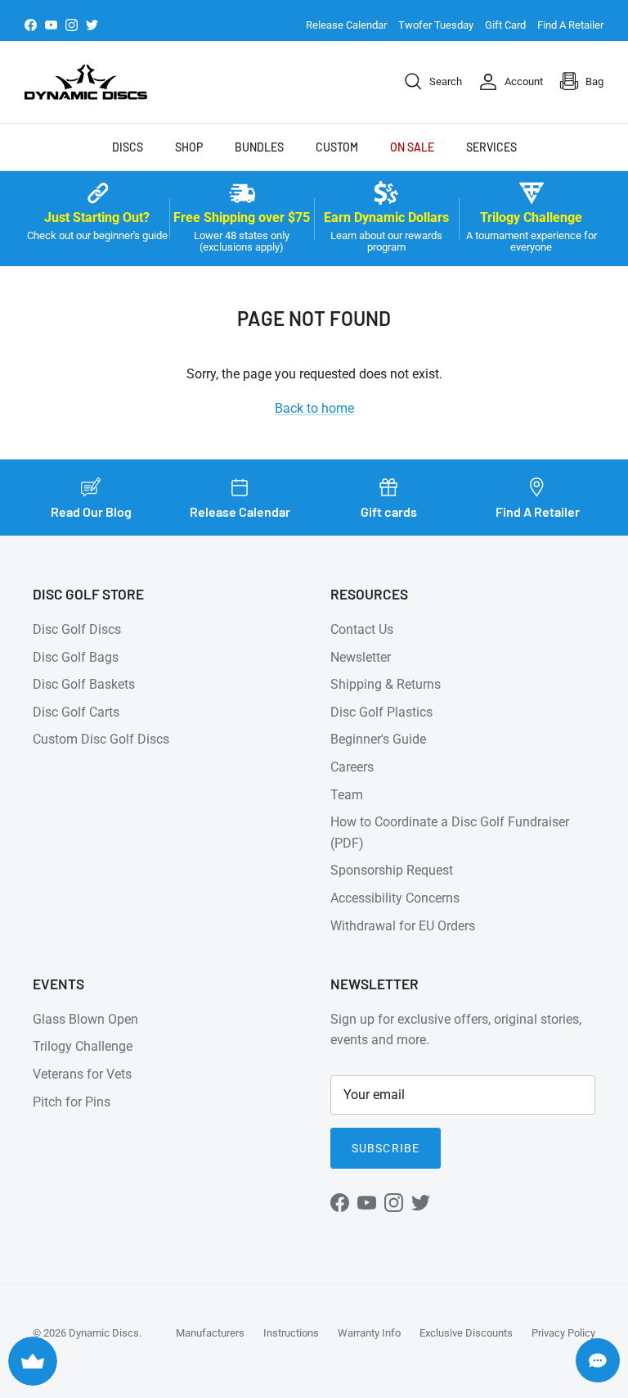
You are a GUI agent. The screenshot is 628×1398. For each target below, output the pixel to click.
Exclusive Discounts (466, 1333)
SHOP (189, 147)
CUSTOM (337, 147)
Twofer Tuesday (435, 25)
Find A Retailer (570, 25)
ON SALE (412, 147)
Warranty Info (369, 1333)
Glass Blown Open (85, 1019)
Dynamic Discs (104, 1333)
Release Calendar (346, 25)
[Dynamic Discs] (86, 81)
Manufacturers (210, 1333)
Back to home (314, 408)
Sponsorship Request (391, 870)
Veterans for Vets (82, 1074)
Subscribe (385, 1148)
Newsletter (360, 657)
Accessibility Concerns (395, 898)
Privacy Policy (563, 1333)
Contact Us (361, 629)
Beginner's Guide (378, 739)
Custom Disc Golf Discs (101, 739)
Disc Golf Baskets (84, 684)
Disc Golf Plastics (381, 712)
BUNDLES (259, 147)
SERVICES (491, 147)
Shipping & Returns (385, 684)
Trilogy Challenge (82, 1046)
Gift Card (505, 25)
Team (346, 795)
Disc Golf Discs (77, 629)
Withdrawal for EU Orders (402, 926)
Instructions (291, 1333)
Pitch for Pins (71, 1102)
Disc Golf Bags (76, 657)
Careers (352, 767)
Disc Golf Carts (76, 712)
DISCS (127, 147)
